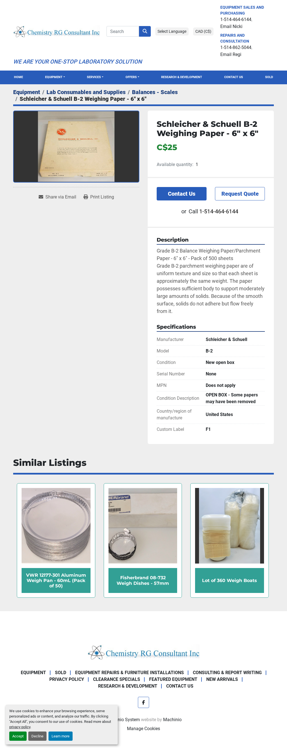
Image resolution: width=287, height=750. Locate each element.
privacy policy (19, 727)
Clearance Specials (116, 679)
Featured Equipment (173, 679)
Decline (37, 736)
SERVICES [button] (94, 77)
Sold (269, 77)
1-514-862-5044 (235, 47)
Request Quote (240, 193)
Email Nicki (231, 26)
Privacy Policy (66, 679)
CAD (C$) (203, 31)
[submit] (145, 31)
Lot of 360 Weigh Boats (142, 580)
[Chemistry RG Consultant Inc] (143, 651)
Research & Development (181, 77)
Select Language (172, 31)
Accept (18, 736)
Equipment (54, 77)
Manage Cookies (143, 728)
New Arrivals (222, 679)
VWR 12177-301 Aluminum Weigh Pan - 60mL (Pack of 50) (230, 580)
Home (18, 77)
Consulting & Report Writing (227, 672)
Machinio (172, 719)
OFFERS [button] (131, 77)
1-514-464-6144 (235, 19)
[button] (55, 77)
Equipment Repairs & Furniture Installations (129, 672)
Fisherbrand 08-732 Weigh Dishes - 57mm (56, 580)
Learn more (61, 736)
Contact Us (233, 77)
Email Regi (230, 54)
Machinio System (122, 719)
